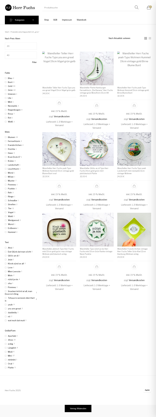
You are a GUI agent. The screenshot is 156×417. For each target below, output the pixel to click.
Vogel (10, 212)
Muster (11, 180)
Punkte (11, 188)
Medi (10, 352)
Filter (34, 62)
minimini (12, 359)
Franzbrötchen (15, 145)
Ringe (11, 196)
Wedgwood (13, 220)
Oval (10, 363)
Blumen (11, 137)
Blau (10, 78)
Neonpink (12, 106)
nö (9, 316)
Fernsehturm (14, 141)
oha (10, 283)
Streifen (12, 204)
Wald (10, 216)
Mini (10, 355)
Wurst (11, 224)
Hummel (12, 232)
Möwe (11, 176)
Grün (10, 90)
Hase (10, 153)
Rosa (10, 114)
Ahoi (10, 248)
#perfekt (12, 336)
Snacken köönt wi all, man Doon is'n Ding (18, 292)
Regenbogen (14, 110)
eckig (10, 344)
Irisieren (12, 94)
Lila (9, 98)
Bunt (10, 82)
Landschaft (13, 165)
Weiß (10, 121)
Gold (10, 86)
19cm (10, 340)
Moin (10, 275)
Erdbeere (12, 228)
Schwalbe (12, 200)
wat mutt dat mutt (16, 320)
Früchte (11, 149)
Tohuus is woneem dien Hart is (20, 299)
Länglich (12, 348)
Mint (10, 102)
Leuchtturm (13, 169)
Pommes (12, 184)
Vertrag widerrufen (78, 408)
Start (7, 32)
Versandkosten (62, 116)
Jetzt (10, 259)
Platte (11, 367)
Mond (10, 173)
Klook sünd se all (16, 263)
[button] (59, 103)
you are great (14, 308)
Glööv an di (13, 255)
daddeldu (12, 312)
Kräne (11, 161)
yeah (10, 304)
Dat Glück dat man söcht (19, 251)
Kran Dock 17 (14, 157)
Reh (10, 192)
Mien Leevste (14, 271)
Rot (9, 117)
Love (10, 267)
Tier (10, 208)
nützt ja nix (13, 279)
